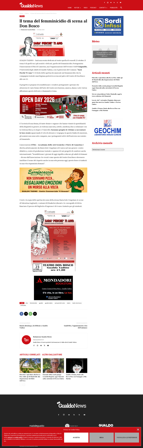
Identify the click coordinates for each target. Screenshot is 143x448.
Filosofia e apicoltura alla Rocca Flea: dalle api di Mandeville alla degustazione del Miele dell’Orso (107, 80)
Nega (102, 437)
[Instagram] (107, 2)
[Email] (35, 314)
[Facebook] (104, 2)
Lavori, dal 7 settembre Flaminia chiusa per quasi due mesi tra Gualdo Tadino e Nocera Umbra (106, 102)
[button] (138, 430)
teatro (68, 303)
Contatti (102, 7)
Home (70, 7)
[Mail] (110, 2)
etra (27, 303)
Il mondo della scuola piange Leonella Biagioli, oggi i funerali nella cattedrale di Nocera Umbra (53, 377)
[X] (117, 2)
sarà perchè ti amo (60, 303)
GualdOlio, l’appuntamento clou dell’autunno (75, 327)
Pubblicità (113, 7)
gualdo (41, 303)
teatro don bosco (77, 303)
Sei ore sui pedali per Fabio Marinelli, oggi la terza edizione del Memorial (107, 95)
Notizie (76, 7)
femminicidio (33, 303)
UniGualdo (23, 305)
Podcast (93, 7)
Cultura (27, 13)
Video (85, 7)
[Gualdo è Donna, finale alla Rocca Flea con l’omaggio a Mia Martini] (76, 365)
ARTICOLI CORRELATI (30, 354)
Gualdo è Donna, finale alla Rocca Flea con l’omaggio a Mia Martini (76, 377)
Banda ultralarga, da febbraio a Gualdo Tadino (34, 327)
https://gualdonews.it (38, 339)
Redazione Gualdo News (28, 29)
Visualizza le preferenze (127, 437)
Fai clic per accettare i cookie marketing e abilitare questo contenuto (105, 54)
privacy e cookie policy (15, 437)
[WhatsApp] (30, 314)
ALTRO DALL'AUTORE (52, 354)
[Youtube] (120, 2)
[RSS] (114, 2)
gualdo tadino (49, 303)
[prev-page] (21, 384)
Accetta (76, 437)
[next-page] (24, 384)
